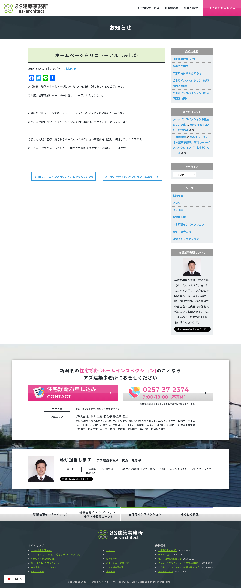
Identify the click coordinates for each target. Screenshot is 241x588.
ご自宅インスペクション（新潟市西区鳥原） (179, 562)
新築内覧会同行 (182, 231)
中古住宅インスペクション (144, 514)
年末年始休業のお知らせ (187, 73)
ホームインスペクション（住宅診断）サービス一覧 (55, 554)
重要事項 (110, 571)
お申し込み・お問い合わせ (119, 562)
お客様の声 (172, 8)
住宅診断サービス (148, 8)
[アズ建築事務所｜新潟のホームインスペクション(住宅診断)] (26, 8)
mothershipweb (162, 581)
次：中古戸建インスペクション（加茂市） (132, 177)
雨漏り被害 (179, 137)
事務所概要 (191, 8)
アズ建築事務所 (95, 581)
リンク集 (178, 210)
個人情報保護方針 (114, 567)
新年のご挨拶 (180, 66)
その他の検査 (190, 514)
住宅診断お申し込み (222, 8)
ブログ (176, 203)
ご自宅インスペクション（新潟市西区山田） (179, 567)
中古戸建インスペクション (188, 224)
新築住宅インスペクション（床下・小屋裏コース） (97, 514)
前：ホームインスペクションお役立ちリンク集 (64, 177)
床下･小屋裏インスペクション (45, 562)
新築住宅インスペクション (51, 514)
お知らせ (71, 68)
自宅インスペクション (186, 239)
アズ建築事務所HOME (41, 550)
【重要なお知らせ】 (184, 59)
